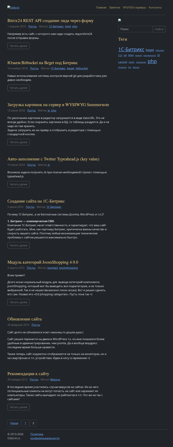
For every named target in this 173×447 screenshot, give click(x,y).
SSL (129, 67)
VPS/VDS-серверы (134, 7)
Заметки (114, 7)
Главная (101, 7)
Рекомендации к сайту (28, 373)
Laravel (122, 62)
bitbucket (82, 68)
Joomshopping (68, 268)
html (68, 26)
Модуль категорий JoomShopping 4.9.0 (42, 262)
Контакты (155, 7)
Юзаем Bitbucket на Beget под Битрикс (42, 62)
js (49, 110)
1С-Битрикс (56, 26)
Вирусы (55, 379)
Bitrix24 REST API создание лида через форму (50, 20)
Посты (32, 26)
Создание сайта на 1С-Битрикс (36, 201)
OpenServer (141, 62)
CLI (120, 55)
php (74, 26)
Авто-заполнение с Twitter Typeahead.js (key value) (53, 159)
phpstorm (122, 67)
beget (70, 68)
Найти (159, 29)
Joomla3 (52, 268)
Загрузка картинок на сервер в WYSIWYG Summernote (58, 104)
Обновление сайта (24, 319)
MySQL (132, 62)
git (125, 55)
